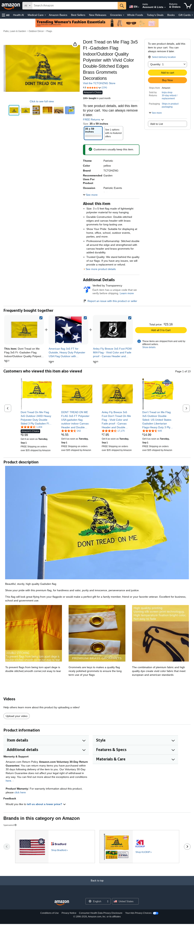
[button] (5, 15)
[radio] (14, 110)
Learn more (127, 293)
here (8, 780)
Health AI (18, 14)
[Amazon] (11, 5)
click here (20, 792)
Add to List (156, 123)
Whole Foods (135, 14)
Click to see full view (42, 101)
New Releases (97, 14)
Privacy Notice (69, 913)
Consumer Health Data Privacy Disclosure (100, 913)
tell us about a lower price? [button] (45, 804)
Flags (49, 31)
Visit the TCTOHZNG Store (99, 83)
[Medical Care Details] (45, 15)
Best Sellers (78, 14)
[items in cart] (187, 5)
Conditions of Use (49, 913)
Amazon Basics (58, 14)
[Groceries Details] (123, 15)
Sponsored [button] (8, 825)
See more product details (101, 269)
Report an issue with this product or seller (112, 301)
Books (171, 14)
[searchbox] (75, 5)
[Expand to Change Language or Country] (138, 7)
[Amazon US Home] (62, 903)
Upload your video (16, 716)
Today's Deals (155, 14)
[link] (68, 330)
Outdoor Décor (36, 31)
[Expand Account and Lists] (165, 7)
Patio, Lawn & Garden (14, 31)
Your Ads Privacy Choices (138, 913)
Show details (149, 347)
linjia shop (167, 92)
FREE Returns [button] (92, 119)
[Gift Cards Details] (192, 15)
